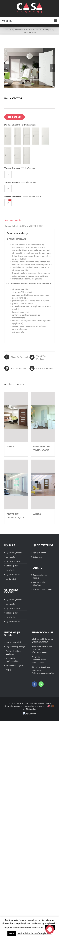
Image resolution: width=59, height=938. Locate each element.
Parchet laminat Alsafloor (39, 583)
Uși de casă (37, 557)
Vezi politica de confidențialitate (34, 933)
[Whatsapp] (41, 684)
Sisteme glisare (12, 565)
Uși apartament (39, 552)
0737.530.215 (42, 652)
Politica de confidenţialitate (13, 659)
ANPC (8, 670)
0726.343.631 (42, 641)
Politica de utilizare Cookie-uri (14, 652)
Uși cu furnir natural (14, 561)
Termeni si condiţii (13, 642)
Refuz (11, 933)
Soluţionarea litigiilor (14, 665)
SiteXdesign (31, 709)
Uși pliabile (10, 570)
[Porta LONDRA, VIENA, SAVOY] (43, 417)
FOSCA (10, 446)
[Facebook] (34, 684)
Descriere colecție (12, 220)
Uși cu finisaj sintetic (14, 552)
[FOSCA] (16, 417)
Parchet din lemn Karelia (40, 576)
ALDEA (37, 513)
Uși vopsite (10, 557)
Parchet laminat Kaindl (42, 589)
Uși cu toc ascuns (13, 574)
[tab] (29, 220)
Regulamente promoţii (15, 646)
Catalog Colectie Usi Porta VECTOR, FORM (23, 226)
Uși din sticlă (11, 579)
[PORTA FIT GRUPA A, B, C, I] (16, 484)
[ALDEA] (43, 484)
